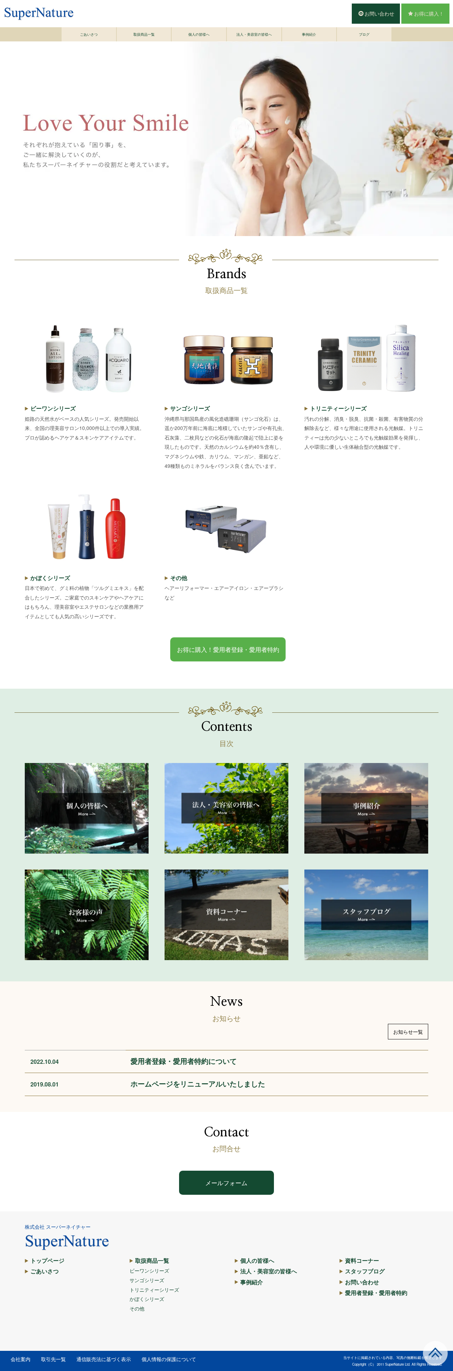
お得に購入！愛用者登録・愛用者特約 (228, 649)
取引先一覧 (53, 1359)
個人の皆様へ (199, 34)
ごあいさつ (89, 34)
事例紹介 (309, 34)
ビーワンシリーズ (53, 408)
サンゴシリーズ (190, 408)
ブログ (364, 34)
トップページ (47, 1260)
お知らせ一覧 (408, 1031)
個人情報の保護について (169, 1359)
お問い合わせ (379, 13)
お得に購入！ (429, 13)
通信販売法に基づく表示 (103, 1359)
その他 (178, 578)
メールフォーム (226, 1182)
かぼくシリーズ (50, 578)
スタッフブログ (365, 1271)
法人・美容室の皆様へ (254, 34)
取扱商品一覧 (144, 34)
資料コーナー (362, 1260)
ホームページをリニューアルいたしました (198, 1083)
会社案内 (20, 1359)
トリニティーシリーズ (338, 408)
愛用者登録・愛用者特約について (184, 1061)
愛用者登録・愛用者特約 (376, 1293)
